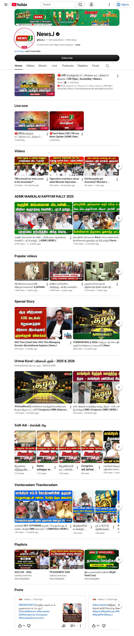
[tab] (18, 66)
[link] (50, 613)
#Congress (41, 614)
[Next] (119, 166)
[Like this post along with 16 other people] (20, 625)
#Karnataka (43, 611)
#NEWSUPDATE (27, 605)
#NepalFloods (107, 611)
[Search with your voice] (91, 4)
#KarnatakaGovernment (31, 618)
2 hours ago (112, 599)
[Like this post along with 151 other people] (93, 625)
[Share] (64, 626)
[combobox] (58, 4)
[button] (24, 38)
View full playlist (22, 579)
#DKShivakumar (27, 614)
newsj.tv (21, 51)
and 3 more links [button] (33, 51)
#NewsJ (108, 614)
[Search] (80, 4)
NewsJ (60, 82)
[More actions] (118, 76)
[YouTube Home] (19, 4)
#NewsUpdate (99, 605)
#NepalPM (97, 614)
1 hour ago (37, 599)
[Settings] (109, 4)
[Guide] (6, 4)
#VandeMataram (28, 611)
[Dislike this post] (28, 625)
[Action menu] (80, 626)
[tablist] (67, 66)
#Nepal (96, 611)
